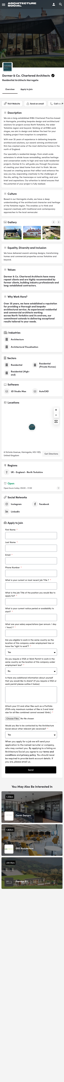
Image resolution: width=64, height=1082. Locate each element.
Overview (10, 89)
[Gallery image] (13, 232)
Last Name (10, 542)
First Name (10, 529)
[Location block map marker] (32, 427)
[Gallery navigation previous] (53, 222)
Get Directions (51, 453)
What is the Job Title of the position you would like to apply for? (30, 594)
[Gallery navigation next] (58, 222)
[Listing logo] (7, 67)
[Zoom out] (56, 415)
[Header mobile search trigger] (61, 4)
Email (8, 554)
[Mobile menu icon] (3, 4)
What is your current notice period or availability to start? (29, 610)
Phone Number (12, 567)
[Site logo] (22, 5)
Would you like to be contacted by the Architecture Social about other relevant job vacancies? (29, 727)
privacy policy (28, 754)
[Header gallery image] (32, 34)
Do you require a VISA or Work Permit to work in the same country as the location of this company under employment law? (30, 661)
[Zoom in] (56, 410)
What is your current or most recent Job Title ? (27, 580)
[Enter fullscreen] (56, 421)
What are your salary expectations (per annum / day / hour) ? (30, 626)
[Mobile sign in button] (54, 4)
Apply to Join (27, 89)
